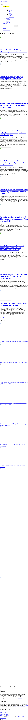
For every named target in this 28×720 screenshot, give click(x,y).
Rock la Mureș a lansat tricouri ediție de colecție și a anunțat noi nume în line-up (14, 191)
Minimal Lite (21, 716)
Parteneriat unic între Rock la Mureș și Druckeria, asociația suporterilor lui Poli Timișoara (13, 133)
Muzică (10, 11)
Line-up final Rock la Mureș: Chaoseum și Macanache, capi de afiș (13, 51)
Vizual (10, 10)
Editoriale (8, 22)
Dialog (7, 18)
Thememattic (3, 718)
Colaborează (3, 712)
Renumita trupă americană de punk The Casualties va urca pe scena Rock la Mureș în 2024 (14, 219)
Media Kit (5, 23)
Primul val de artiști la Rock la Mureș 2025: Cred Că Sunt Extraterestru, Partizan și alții (14, 105)
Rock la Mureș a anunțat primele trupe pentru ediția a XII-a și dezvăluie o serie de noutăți (12, 248)
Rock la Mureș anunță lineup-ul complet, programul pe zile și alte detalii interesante (12, 163)
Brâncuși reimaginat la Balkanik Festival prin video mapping (13, 362)
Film (10, 13)
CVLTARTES (3, 1)
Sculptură (11, 15)
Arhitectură (11, 17)
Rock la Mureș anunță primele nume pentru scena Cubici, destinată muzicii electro (13, 276)
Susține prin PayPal (4, 715)
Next (3, 317)
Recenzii (8, 19)
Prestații (10, 14)
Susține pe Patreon (4, 714)
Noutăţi (7, 21)
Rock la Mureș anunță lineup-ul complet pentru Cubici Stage (11, 78)
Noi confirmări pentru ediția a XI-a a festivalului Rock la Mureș (13, 304)
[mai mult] (20, 698)
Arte (7, 9)
